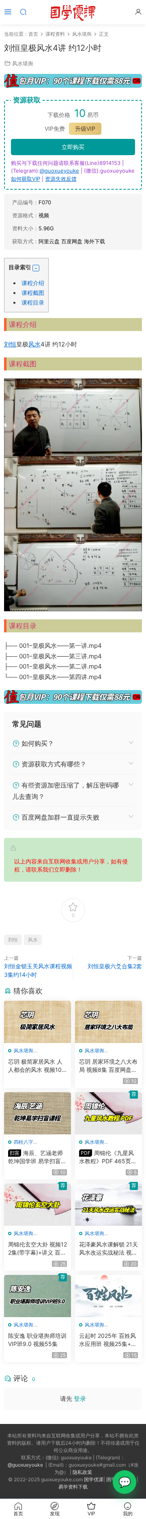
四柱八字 (23, 1142)
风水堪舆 (22, 63)
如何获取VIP (25, 178)
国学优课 (93, 1479)
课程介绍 (32, 282)
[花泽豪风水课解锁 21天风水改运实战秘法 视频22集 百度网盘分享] (108, 1205)
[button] (35, 268)
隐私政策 (82, 1472)
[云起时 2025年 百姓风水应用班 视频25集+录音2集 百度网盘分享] (108, 1296)
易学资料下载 (73, 1487)
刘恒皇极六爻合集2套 (115, 966)
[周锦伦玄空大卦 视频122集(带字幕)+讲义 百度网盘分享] (37, 1205)
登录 (80, 1398)
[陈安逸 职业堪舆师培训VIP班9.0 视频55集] (37, 1296)
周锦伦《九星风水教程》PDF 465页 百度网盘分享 (106, 1157)
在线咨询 (124, 1482)
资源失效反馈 (61, 178)
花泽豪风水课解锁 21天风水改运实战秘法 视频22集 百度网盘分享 (108, 1249)
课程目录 (32, 302)
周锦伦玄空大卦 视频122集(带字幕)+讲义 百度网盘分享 (37, 1249)
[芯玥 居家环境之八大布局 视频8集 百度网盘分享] (108, 1022)
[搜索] (23, 11)
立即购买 (73, 146)
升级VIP (85, 128)
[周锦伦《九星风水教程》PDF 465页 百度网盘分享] (108, 1113)
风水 (34, 344)
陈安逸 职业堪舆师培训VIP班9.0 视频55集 (37, 1339)
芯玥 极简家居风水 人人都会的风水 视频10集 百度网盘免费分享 (35, 1066)
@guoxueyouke (59, 170)
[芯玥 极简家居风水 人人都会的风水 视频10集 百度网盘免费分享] (37, 1022)
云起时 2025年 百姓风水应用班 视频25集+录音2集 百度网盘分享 (108, 1340)
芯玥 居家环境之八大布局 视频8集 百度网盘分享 (108, 1066)
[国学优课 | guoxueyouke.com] (73, 12)
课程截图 (32, 292)
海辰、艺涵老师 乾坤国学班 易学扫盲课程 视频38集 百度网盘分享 (37, 1157)
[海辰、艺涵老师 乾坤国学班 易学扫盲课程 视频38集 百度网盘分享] (37, 1113)
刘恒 (10, 344)
